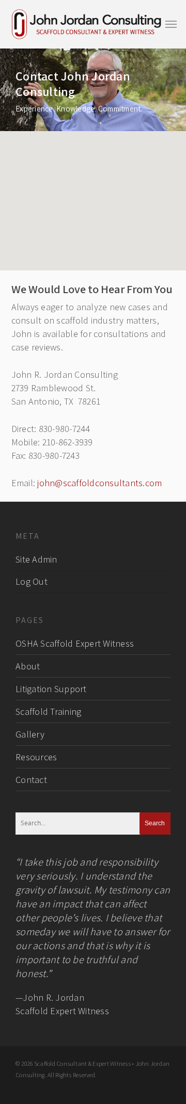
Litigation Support (51, 689)
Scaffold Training (48, 711)
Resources (36, 757)
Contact (31, 780)
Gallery (30, 734)
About (28, 666)
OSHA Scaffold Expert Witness (75, 643)
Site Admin (36, 559)
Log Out (32, 581)
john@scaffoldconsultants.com (99, 483)
